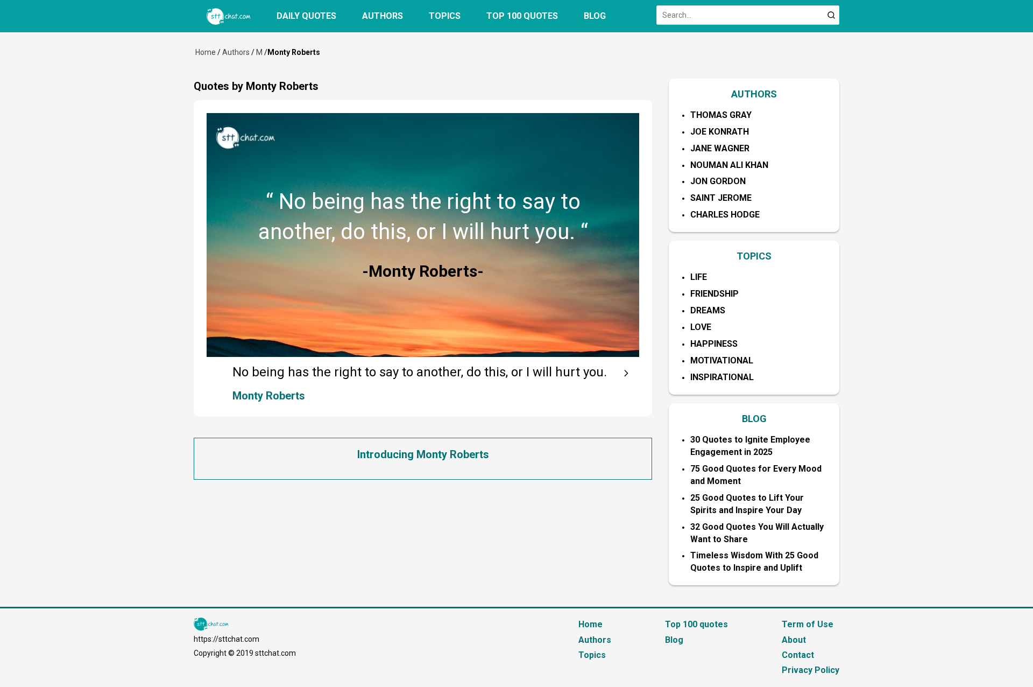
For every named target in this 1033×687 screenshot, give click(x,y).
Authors (382, 16)
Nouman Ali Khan (729, 165)
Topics (445, 16)
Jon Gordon (718, 181)
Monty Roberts (268, 395)
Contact (798, 655)
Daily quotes (306, 16)
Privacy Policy (810, 670)
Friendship (714, 294)
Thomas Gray (721, 115)
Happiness (714, 344)
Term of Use (807, 624)
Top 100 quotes (522, 16)
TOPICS (754, 256)
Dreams (707, 310)
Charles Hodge (725, 214)
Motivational (721, 360)
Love (700, 327)
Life (698, 277)
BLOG (754, 418)
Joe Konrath (719, 132)
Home (205, 52)
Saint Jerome (721, 198)
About (794, 640)
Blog (595, 16)
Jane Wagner (719, 148)
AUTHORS (754, 94)
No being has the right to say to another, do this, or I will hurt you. (419, 372)
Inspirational (722, 377)
